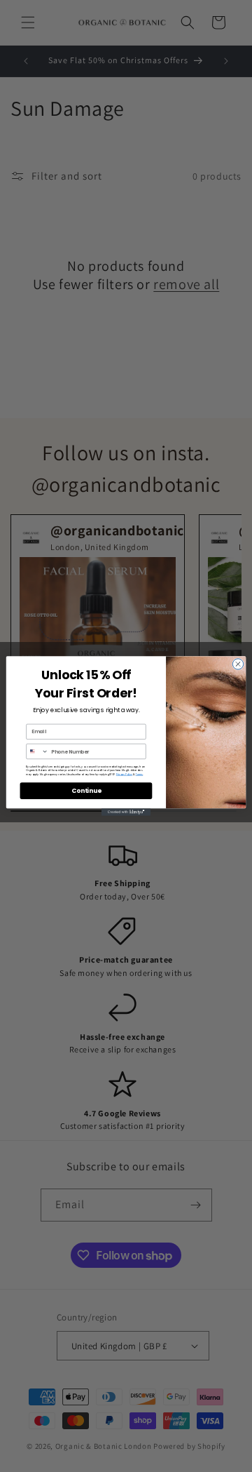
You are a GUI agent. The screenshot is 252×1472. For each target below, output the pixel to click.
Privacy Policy (124, 774)
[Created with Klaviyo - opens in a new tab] (126, 812)
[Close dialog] (237, 664)
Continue (86, 791)
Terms (140, 774)
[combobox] (37, 751)
